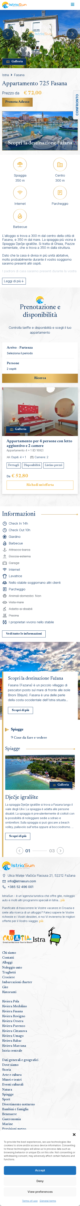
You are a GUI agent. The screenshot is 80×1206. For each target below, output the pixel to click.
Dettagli (13, 465)
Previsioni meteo (14, 1129)
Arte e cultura (12, 1075)
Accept (40, 1170)
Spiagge (8, 1094)
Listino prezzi (53, 465)
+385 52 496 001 (20, 887)
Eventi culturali (12, 1084)
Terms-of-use (30, 1200)
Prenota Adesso (17, 102)
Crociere (8, 977)
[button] (74, 1134)
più (63, 900)
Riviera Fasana (12, 1011)
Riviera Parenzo (13, 1026)
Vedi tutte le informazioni (24, 633)
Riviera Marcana (14, 1046)
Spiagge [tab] (17, 729)
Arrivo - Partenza (20, 347)
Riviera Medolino (14, 1006)
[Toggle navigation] (72, 5)
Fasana (19, 75)
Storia (6, 1070)
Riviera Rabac (12, 1041)
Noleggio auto (12, 967)
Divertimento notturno (18, 1104)
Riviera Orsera (12, 1021)
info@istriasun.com (22, 881)
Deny (40, 1181)
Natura (7, 1089)
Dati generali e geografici (20, 1060)
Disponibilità (32, 465)
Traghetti (9, 972)
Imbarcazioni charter (17, 982)
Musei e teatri (12, 1079)
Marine (7, 1124)
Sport (6, 1099)
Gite (5, 987)
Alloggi (7, 962)
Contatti (8, 957)
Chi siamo (9, 953)
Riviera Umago (12, 1036)
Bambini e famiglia (15, 1109)
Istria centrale (12, 1050)
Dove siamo (10, 1065)
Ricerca (40, 378)
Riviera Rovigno (13, 1016)
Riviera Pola (10, 1001)
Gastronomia (11, 1119)
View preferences (40, 1192)
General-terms (48, 1200)
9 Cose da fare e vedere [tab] (29, 738)
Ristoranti (9, 992)
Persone (13, 363)
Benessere (9, 1114)
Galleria (17, 61)
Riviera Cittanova (14, 1031)
